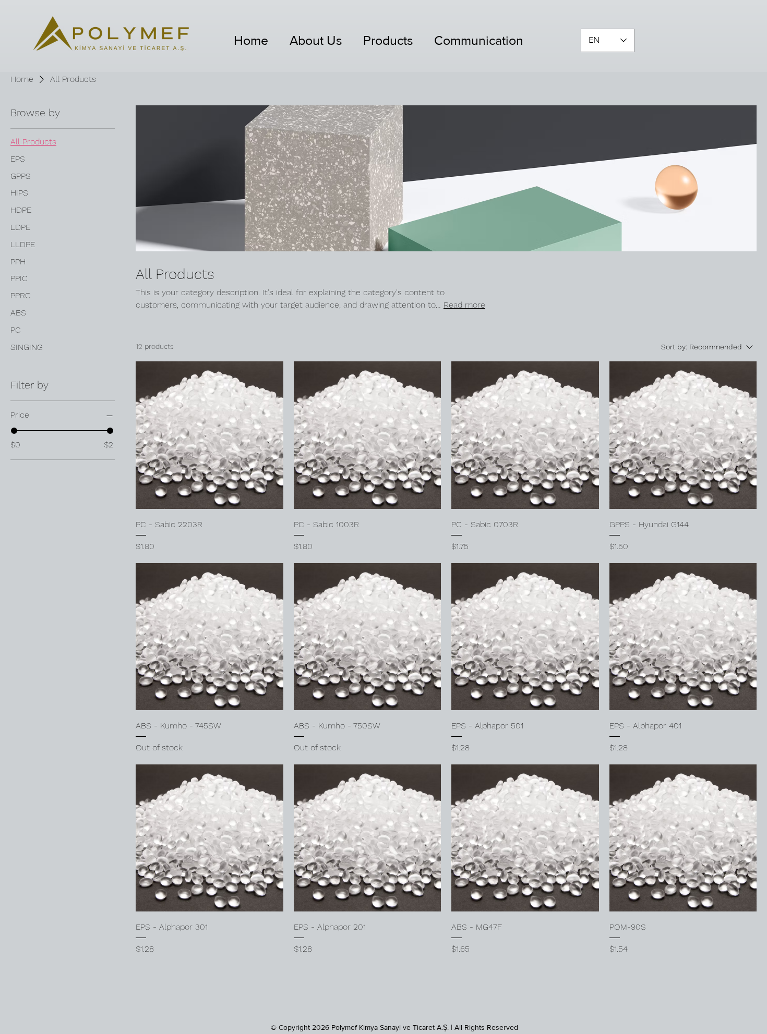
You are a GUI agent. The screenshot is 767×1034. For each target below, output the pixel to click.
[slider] (14, 430)
